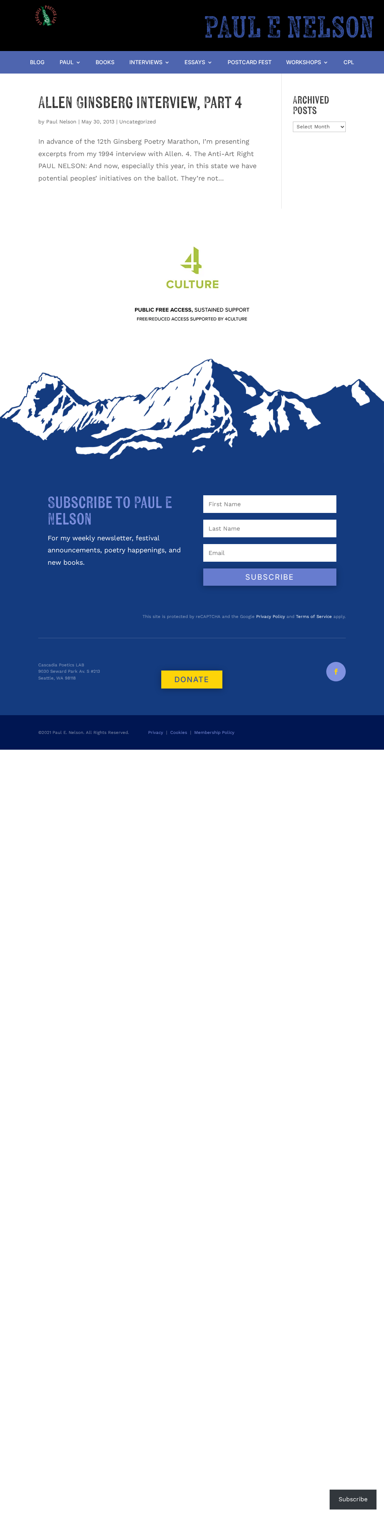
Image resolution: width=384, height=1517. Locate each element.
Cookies (178, 732)
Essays (194, 62)
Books (105, 62)
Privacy (155, 732)
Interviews (145, 62)
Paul (67, 62)
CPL (349, 62)
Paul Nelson (61, 122)
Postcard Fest (250, 62)
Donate (191, 679)
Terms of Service (314, 616)
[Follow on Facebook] (336, 671)
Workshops (303, 62)
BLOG (37, 62)
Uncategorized (137, 122)
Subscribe (353, 1499)
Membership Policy (215, 732)
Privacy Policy (270, 616)
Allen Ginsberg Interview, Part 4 (140, 103)
